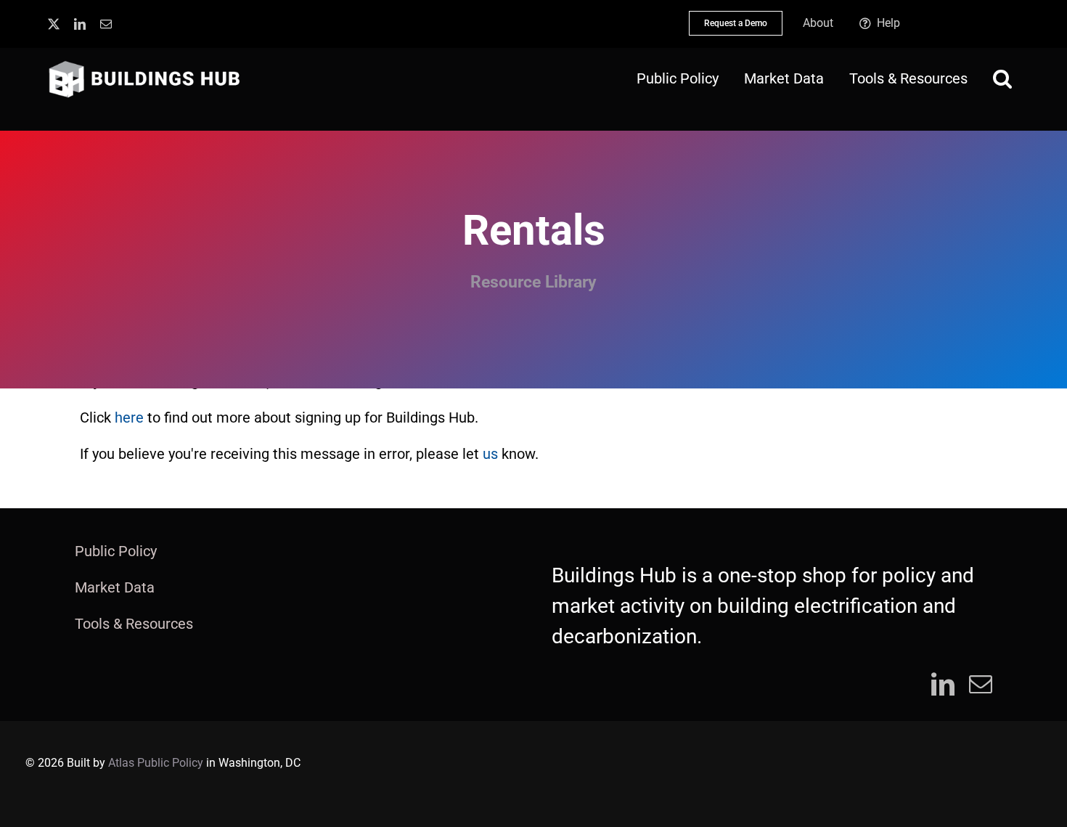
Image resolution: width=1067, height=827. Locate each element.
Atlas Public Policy (155, 763)
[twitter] (54, 24)
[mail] (106, 24)
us (490, 454)
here (129, 417)
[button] (1002, 78)
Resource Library (533, 282)
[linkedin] (80, 24)
